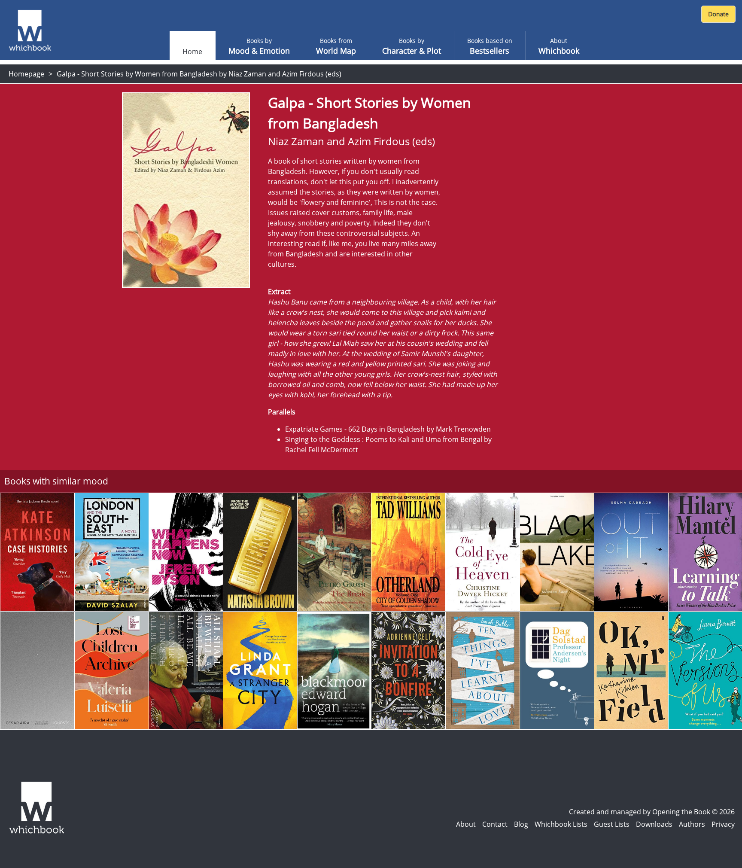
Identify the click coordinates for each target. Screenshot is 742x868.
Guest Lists (611, 824)
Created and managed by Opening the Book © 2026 (652, 811)
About (466, 824)
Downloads (654, 824)
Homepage (26, 74)
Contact (495, 824)
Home (192, 51)
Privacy (723, 824)
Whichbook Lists (561, 824)
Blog (521, 824)
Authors (692, 824)
